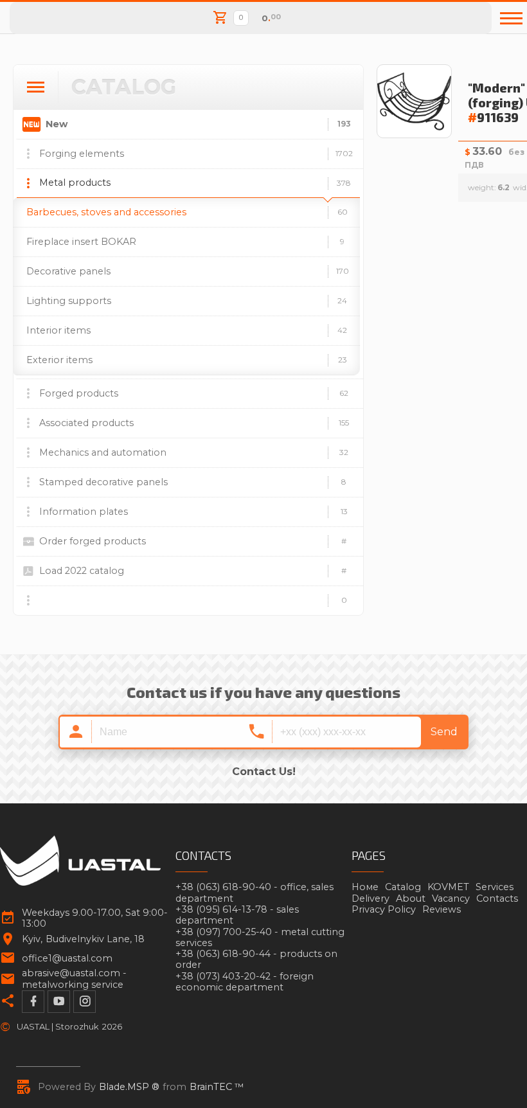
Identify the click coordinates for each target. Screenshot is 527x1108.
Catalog (403, 887)
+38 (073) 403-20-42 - (244, 982)
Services (495, 887)
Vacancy (451, 898)
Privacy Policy (384, 909)
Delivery (370, 898)
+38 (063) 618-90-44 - (256, 959)
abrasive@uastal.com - (74, 979)
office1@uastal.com (67, 958)
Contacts (497, 898)
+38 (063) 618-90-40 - (254, 893)
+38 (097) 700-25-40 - (259, 938)
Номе (365, 887)
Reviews (441, 909)
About (410, 898)
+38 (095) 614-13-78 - (237, 915)
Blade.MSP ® (129, 1087)
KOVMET (448, 887)
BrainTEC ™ (217, 1087)
